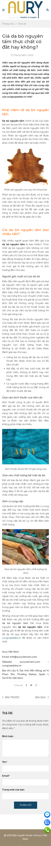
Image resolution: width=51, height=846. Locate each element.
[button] (47, 10)
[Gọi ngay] (47, 829)
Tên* (4, 761)
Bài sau (40, 697)
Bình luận (7, 736)
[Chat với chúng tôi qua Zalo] (47, 822)
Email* (6, 775)
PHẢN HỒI (25, 805)
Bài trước (12, 697)
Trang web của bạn (13, 789)
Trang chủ (8, 23)
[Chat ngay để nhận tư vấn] (47, 814)
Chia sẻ (22, 23)
